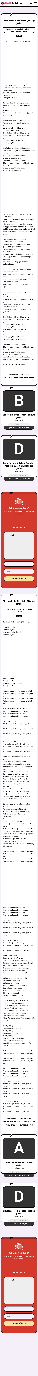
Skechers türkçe (27, 377)
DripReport (14, 374)
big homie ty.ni (10, 1122)
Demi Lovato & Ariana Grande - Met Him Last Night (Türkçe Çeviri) (19, 466)
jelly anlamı (30, 1122)
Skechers (25, 374)
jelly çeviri (10, 1125)
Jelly (20, 1122)
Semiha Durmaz (21, 31)
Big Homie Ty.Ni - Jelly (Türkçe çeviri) (19, 416)
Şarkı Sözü (19, 29)
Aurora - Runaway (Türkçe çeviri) (19, 1164)
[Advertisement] (19, 64)
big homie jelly (24, 1119)
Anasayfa (9, 29)
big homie (12, 1119)
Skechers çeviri (11, 377)
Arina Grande (13, 479)
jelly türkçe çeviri (25, 1125)
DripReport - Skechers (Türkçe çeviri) (19, 1212)
